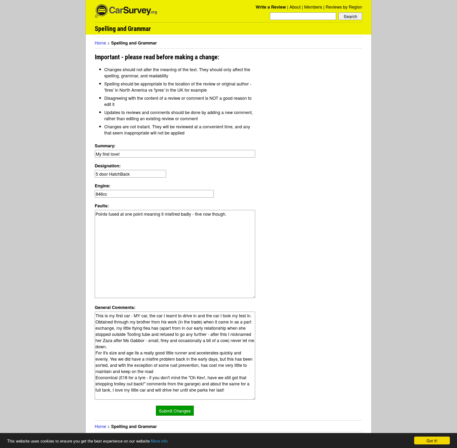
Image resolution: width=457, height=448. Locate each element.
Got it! (432, 440)
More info (159, 441)
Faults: (102, 206)
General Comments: (115, 307)
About (295, 7)
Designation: (108, 166)
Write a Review (271, 7)
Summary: (105, 146)
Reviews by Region (344, 7)
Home (100, 43)
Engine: (102, 186)
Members (313, 7)
